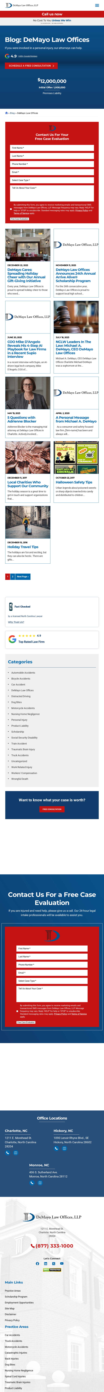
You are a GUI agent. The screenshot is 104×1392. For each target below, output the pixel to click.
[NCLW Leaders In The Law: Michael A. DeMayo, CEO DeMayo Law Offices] (76, 332)
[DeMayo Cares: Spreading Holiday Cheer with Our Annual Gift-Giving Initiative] (27, 260)
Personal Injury (19, 719)
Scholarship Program (16, 1296)
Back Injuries (12, 1358)
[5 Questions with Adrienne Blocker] (27, 408)
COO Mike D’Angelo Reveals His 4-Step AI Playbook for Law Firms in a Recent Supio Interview (26, 349)
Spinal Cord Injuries (15, 1376)
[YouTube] (62, 1263)
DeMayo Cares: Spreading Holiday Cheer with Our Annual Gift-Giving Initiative (26, 275)
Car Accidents (12, 1335)
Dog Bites (16, 702)
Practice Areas (13, 1290)
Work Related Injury (21, 767)
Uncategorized (19, 761)
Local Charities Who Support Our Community (27, 484)
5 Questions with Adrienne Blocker (21, 419)
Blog (12, 113)
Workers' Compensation (24, 773)
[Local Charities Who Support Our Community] (27, 472)
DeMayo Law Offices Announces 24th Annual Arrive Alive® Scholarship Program (76, 275)
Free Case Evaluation (19, 219)
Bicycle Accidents (20, 678)
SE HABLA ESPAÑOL (57, 23)
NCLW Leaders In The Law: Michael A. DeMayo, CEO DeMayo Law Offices (74, 347)
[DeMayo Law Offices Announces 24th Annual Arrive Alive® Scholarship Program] (76, 260)
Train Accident (19, 743)
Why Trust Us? (16, 622)
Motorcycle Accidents (23, 708)
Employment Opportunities (19, 1302)
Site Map (9, 1308)
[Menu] (97, 5)
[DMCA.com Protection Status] (52, 1269)
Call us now (52, 14)
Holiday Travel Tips (22, 547)
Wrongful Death (19, 778)
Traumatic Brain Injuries (17, 1382)
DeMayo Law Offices (22, 690)
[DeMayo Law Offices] (21, 5)
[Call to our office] (7, 1152)
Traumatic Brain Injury (23, 749)
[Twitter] (53, 1263)
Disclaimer (10, 1314)
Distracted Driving (20, 696)
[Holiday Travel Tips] (27, 537)
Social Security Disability (24, 737)
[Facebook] (37, 1263)
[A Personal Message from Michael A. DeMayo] (76, 408)
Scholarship (17, 731)
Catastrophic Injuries (16, 1352)
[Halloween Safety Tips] (76, 472)
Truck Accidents (20, 755)
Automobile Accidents (23, 672)
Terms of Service (21, 213)
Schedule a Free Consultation (30, 65)
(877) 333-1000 (54, 1246)
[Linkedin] (45, 1263)
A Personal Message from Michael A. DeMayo (76, 419)
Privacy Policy (81, 210)
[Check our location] (15, 1152)
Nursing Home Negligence (25, 714)
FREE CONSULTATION (52, 809)
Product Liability (20, 725)
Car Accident (18, 684)
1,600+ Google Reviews (27, 56)
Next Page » (23, 576)
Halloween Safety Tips (74, 482)
